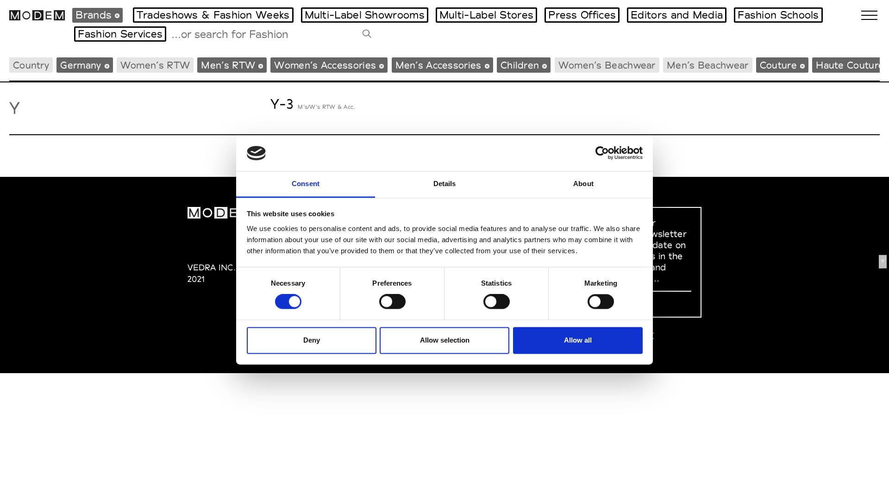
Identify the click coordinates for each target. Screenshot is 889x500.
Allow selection (445, 340)
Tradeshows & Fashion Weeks (213, 15)
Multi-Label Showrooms (365, 15)
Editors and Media (677, 15)
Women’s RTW (155, 65)
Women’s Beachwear (607, 65)
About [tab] (583, 184)
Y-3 (282, 104)
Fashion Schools (778, 15)
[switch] (392, 301)
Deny (311, 340)
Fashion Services (120, 34)
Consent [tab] (305, 184)
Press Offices (582, 15)
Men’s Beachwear (708, 65)
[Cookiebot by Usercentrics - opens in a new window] (602, 153)
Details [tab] (444, 184)
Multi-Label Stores (486, 15)
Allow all (578, 340)
